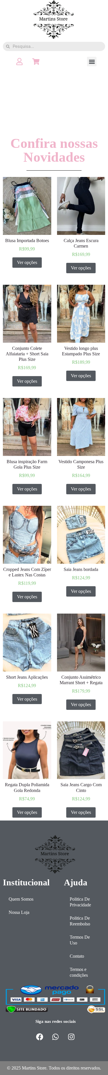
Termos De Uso (80, 940)
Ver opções (27, 262)
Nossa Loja (19, 912)
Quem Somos (21, 899)
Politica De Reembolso (80, 921)
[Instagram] (71, 1036)
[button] (91, 61)
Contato (77, 956)
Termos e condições (79, 972)
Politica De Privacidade (80, 902)
